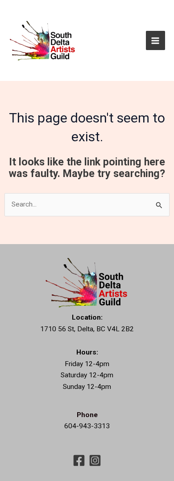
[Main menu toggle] (155, 40)
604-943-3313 (87, 426)
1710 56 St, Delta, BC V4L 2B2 (87, 329)
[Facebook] (79, 460)
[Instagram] (95, 460)
